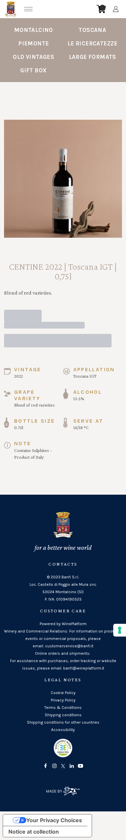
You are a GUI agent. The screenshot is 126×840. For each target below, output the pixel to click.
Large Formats (92, 56)
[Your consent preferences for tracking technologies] (119, 630)
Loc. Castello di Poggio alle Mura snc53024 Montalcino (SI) (63, 588)
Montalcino (33, 30)
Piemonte (33, 43)
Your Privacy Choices (54, 820)
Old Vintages (33, 56)
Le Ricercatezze (93, 43)
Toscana (92, 30)
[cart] (101, 9)
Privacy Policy (63, 700)
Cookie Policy (63, 692)
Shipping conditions (63, 715)
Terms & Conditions (63, 707)
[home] (65, 9)
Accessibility (63, 729)
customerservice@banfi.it (69, 646)
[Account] (116, 9)
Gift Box (33, 70)
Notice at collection (33, 831)
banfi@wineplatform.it (83, 668)
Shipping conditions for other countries (63, 722)
